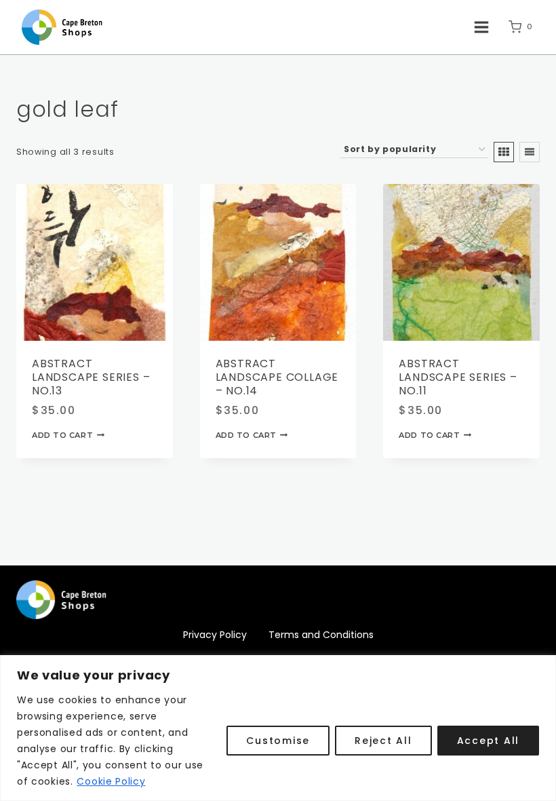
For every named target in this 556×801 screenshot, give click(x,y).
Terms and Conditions (321, 634)
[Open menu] (481, 27)
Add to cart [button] (62, 435)
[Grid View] (504, 152)
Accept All (488, 740)
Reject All (383, 740)
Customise (278, 740)
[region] (278, 728)
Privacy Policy (215, 634)
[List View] (529, 152)
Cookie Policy (111, 781)
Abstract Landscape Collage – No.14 (277, 377)
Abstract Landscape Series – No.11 (458, 377)
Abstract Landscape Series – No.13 (91, 377)
